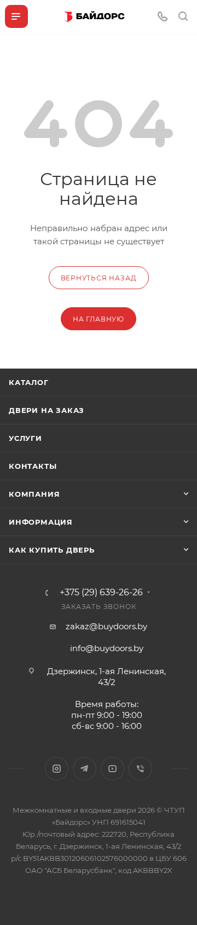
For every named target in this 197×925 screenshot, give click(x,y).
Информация (41, 522)
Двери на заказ (46, 410)
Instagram (56, 768)
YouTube (112, 768)
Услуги (25, 438)
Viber (140, 768)
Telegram (84, 768)
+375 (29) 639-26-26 (101, 592)
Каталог (29, 382)
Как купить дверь (52, 549)
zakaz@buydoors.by (106, 626)
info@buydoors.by (106, 648)
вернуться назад (99, 278)
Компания (34, 494)
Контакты (32, 466)
